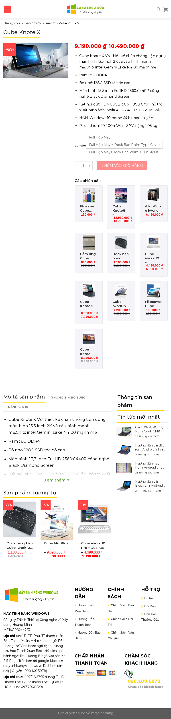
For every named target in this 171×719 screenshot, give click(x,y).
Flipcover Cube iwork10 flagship (88, 208)
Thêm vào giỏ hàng (122, 165)
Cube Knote (85, 351)
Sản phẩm (33, 23)
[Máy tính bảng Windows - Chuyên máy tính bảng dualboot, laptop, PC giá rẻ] (85, 9)
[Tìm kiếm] (158, 9)
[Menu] (7, 9)
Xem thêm (55, 480)
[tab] (24, 398)
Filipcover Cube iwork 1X (153, 304)
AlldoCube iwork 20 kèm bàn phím (153, 208)
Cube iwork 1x (119, 304)
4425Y (50, 23)
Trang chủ (12, 23)
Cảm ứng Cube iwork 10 (88, 256)
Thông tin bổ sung (68, 397)
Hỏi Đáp (150, 606)
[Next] (110, 533)
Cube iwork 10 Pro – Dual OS (152, 256)
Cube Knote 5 (86, 304)
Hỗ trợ (148, 598)
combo (80, 145)
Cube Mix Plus (56, 543)
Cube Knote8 (118, 208)
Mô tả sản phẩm (24, 397)
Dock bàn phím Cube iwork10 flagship (120, 256)
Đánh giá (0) (19, 407)
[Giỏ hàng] (165, 9)
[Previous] (3, 533)
